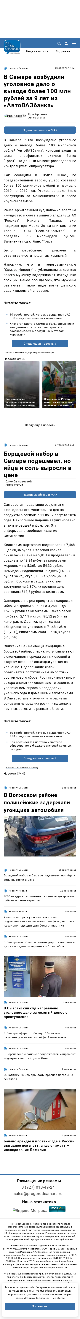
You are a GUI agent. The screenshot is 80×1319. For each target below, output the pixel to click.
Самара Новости (19, 270)
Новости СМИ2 (14, 359)
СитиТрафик (14, 536)
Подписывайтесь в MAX (40, 130)
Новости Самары (18, 68)
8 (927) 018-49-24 (38, 1187)
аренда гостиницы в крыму (22, 767)
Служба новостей (19, 481)
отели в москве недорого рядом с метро (30, 352)
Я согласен (40, 1306)
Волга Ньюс (54, 175)
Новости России (18, 890)
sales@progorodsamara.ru (38, 1193)
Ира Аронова (37, 114)
